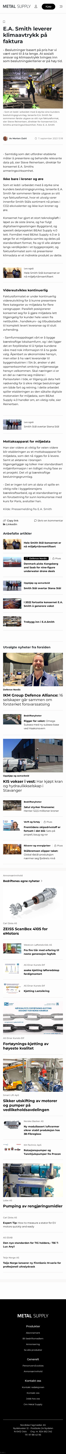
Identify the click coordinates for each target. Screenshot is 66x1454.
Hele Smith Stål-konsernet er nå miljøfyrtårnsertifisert (42, 274)
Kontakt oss (33, 1393)
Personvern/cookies (33, 1365)
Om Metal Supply (33, 1404)
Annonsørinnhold (33, 1371)
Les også (29, 268)
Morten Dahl (20, 138)
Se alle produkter (33, 1350)
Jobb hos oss (33, 1398)
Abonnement (33, 1332)
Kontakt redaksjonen (33, 1387)
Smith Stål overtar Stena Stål (41, 426)
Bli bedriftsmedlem (33, 1338)
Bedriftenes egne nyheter (21, 881)
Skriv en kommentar (50, 520)
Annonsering (33, 1344)
